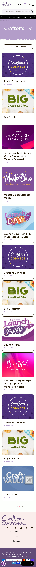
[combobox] (18, 11)
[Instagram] (21, 527)
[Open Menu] (33, 5)
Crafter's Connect (14, 81)
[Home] (6, 4)
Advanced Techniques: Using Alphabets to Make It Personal (17, 156)
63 (22, 506)
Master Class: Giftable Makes (17, 196)
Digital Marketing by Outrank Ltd (15, 556)
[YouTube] (32, 527)
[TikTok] (26, 527)
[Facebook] (16, 527)
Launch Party (12, 344)
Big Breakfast (12, 117)
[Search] (32, 11)
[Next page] (33, 506)
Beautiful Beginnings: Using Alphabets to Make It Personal (17, 383)
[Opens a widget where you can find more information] (27, 563)
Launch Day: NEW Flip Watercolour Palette (17, 235)
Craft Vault (10, 494)
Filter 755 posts (20, 47)
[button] (29, 11)
